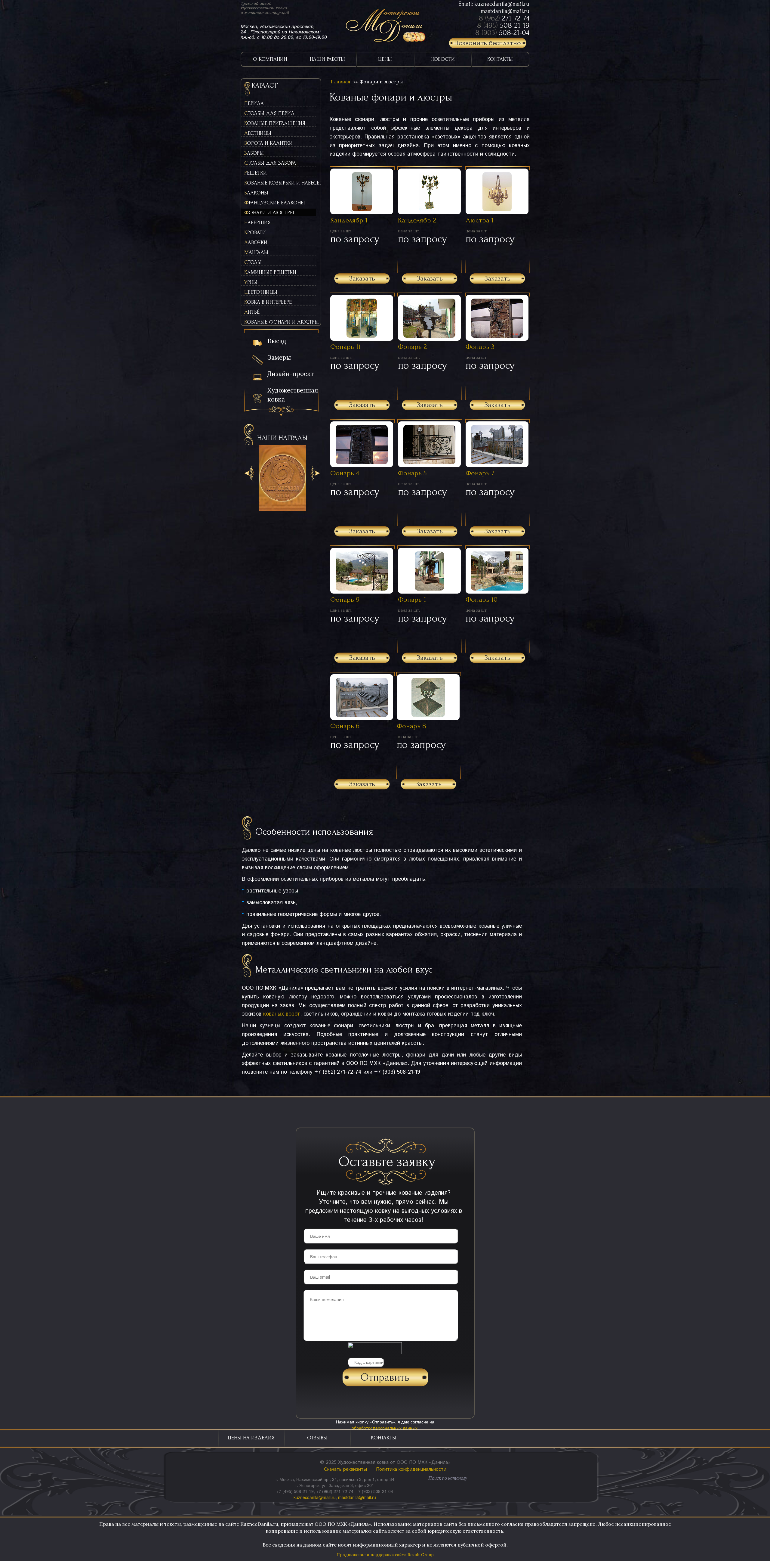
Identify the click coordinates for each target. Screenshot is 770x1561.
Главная (340, 82)
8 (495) (503, 25)
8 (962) (504, 18)
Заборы (254, 153)
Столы (253, 262)
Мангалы (256, 252)
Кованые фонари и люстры (280, 322)
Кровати (255, 232)
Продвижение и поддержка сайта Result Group (385, 1554)
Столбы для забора (270, 163)
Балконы (256, 193)
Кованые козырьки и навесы (280, 183)
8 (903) (502, 32)
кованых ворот (281, 1014)
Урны (250, 282)
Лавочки (255, 242)
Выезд (276, 341)
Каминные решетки (270, 272)
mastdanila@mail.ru (505, 11)
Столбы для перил (269, 113)
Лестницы (257, 133)
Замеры (279, 357)
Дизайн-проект (290, 374)
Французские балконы (274, 203)
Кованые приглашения (274, 123)
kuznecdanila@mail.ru (501, 4)
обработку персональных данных (384, 1428)
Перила (254, 103)
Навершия (257, 222)
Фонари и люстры (269, 213)
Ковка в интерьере (268, 302)
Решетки (255, 173)
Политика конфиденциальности (411, 1469)
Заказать (362, 278)
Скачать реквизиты (345, 1469)
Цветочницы (260, 292)
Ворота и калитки (268, 143)
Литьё (252, 312)
